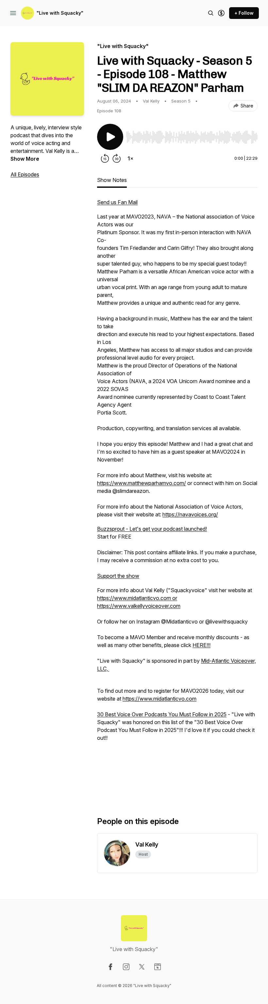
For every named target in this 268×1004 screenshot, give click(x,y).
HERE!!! (201, 645)
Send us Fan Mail (117, 202)
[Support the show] (221, 13)
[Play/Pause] (110, 137)
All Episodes (24, 174)
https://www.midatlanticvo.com (159, 698)
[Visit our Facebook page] (110, 967)
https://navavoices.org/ (190, 514)
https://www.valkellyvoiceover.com (138, 606)
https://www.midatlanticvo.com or (137, 598)
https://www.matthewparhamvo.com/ (141, 483)
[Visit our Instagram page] (126, 967)
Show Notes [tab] (112, 180)
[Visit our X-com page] (142, 967)
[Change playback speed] (130, 158)
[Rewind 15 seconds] (104, 158)
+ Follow (244, 13)
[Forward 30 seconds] (116, 158)
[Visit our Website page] (157, 967)
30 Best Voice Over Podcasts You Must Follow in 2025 (161, 714)
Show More (24, 158)
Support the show (118, 576)
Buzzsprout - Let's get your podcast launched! (152, 529)
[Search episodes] (210, 13)
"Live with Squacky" (60, 13)
